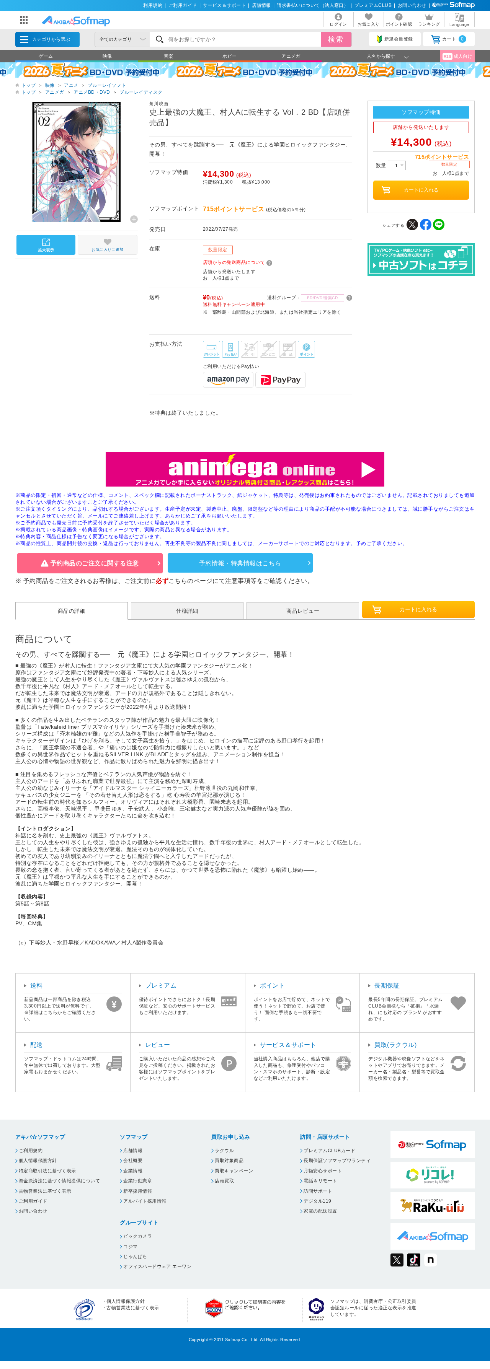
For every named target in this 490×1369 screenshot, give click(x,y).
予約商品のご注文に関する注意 (95, 563)
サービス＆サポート (224, 5)
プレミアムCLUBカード (329, 1150)
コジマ (130, 1246)
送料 (36, 985)
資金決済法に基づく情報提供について (59, 1180)
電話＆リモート (320, 1180)
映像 (107, 56)
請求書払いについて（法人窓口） (312, 5)
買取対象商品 (229, 1160)
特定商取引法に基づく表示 (47, 1171)
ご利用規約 (30, 1150)
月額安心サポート (323, 1171)
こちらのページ (190, 581)
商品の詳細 (71, 611)
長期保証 (387, 985)
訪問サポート (318, 1191)
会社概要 (132, 1160)
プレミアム (160, 985)
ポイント (272, 985)
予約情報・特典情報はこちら (240, 563)
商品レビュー (303, 611)
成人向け (458, 56)
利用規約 (152, 5)
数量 (382, 165)
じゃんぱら (135, 1256)
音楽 (168, 56)
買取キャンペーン (234, 1171)
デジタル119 (317, 1201)
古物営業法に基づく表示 (45, 1191)
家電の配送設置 (320, 1211)
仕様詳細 (187, 611)
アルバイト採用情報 (144, 1201)
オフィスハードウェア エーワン (157, 1266)
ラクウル (224, 1150)
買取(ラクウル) (395, 1045)
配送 (36, 1045)
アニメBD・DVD (92, 92)
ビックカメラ (137, 1236)
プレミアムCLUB (373, 5)
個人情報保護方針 (38, 1160)
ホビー (229, 56)
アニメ (71, 85)
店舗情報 (261, 5)
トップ (28, 85)
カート (453, 39)
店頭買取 (224, 1180)
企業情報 (132, 1171)
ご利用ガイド (182, 5)
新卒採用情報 (137, 1191)
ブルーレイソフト (107, 85)
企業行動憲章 (137, 1180)
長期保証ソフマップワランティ (337, 1160)
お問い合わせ (412, 5)
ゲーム (46, 56)
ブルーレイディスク (140, 92)
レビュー (157, 1045)
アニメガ (291, 56)
